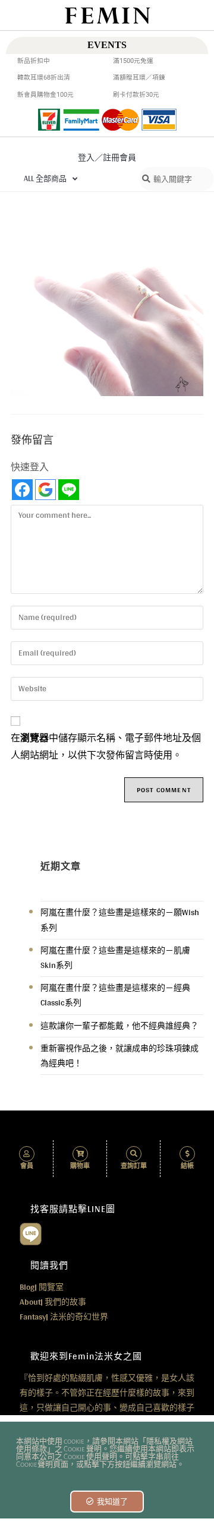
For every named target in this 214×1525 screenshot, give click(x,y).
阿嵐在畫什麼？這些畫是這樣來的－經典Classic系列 (115, 995)
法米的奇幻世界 (64, 1316)
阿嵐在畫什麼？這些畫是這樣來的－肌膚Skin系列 (115, 957)
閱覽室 (42, 1287)
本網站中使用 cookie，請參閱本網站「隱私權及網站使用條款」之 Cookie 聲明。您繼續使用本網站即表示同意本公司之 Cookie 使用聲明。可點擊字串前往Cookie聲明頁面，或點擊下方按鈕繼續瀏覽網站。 (105, 1453)
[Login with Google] (45, 489)
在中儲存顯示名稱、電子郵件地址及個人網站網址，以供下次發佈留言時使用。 (106, 747)
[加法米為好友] (31, 1233)
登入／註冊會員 (107, 157)
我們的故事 (53, 1301)
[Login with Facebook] (22, 489)
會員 (26, 1166)
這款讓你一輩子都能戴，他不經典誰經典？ (119, 1025)
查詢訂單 (134, 1166)
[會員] (26, 1154)
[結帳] (187, 1154)
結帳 (187, 1166)
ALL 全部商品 (45, 178)
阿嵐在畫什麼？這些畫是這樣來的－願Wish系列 (119, 919)
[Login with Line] (68, 489)
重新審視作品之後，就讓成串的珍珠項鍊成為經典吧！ (119, 1055)
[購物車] (80, 1154)
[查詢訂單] (133, 1154)
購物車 (80, 1166)
